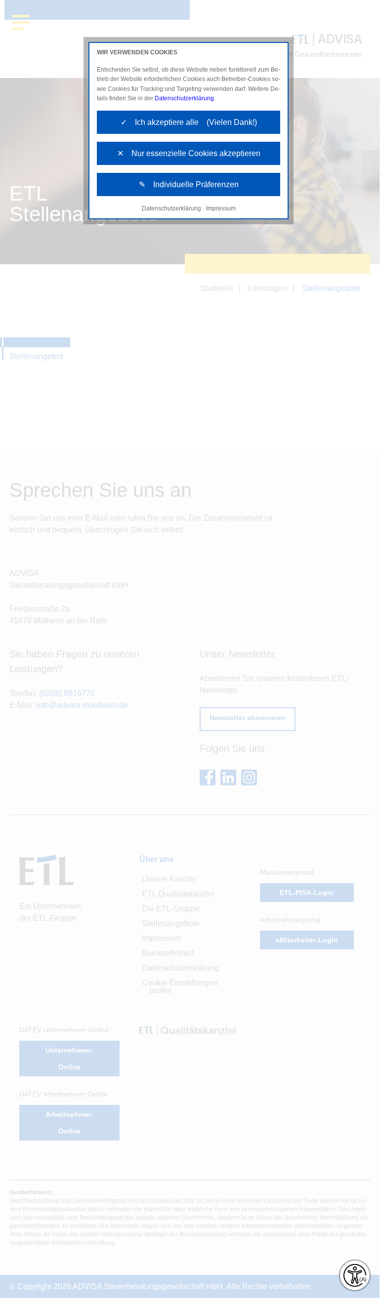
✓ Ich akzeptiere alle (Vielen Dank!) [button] (189, 122)
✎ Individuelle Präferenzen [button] (189, 184)
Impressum (221, 208)
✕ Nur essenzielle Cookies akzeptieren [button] (188, 153)
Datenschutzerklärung (184, 98)
